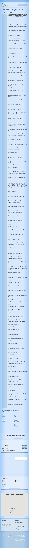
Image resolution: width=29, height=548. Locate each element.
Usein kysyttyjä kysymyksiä (10, 535)
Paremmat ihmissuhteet (16, 421)
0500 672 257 (5, 480)
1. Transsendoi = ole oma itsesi (5, 521)
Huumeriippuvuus (4, 430)
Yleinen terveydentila (4, 421)
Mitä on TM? (5, 0)
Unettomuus (3, 417)
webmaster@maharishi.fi (18, 545)
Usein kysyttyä (13, 0)
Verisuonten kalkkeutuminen (5, 422)
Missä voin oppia (22, 0)
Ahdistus (2, 415)
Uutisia (26, 0)
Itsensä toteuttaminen (16, 419)
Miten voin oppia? (18, 0)
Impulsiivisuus (3, 418)
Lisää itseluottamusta (16, 420)
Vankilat (14, 424)
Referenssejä (9, 0)
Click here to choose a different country (14, 488)
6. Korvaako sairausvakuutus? (18, 529)
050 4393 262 (18, 480)
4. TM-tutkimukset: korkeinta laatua (19, 526)
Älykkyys (15, 415)
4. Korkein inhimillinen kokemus (6, 525)
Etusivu (2, 0)
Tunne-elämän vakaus (4, 416)
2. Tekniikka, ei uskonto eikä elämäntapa (20, 523)
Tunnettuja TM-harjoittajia (3, 535)
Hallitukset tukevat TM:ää (4, 534)
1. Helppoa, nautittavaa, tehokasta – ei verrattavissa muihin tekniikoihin (19, 522)
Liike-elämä (15, 425)
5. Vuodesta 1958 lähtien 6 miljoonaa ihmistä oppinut (20, 528)
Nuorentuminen (3, 426)
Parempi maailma (16, 426)
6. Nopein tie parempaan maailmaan (6, 528)
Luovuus (15, 416)
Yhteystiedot (14, 1)
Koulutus (15, 423)
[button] (12, 513)
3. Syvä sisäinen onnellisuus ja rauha (6, 524)
